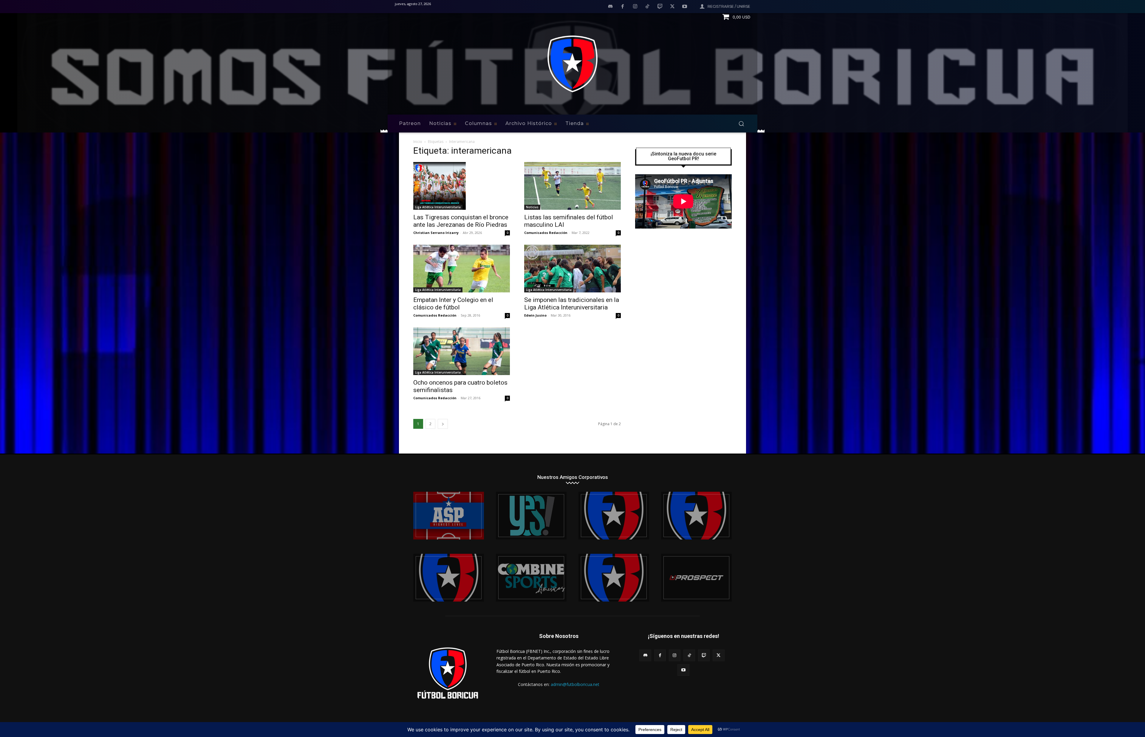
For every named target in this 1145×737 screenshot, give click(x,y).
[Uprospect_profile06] (696, 578)
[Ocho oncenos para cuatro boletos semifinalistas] (461, 351)
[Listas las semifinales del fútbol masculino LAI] (572, 186)
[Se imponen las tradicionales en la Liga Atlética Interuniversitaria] (572, 268)
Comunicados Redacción (545, 232)
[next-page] (443, 424)
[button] (741, 123)
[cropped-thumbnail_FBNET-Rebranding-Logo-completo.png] (696, 515)
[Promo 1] (448, 515)
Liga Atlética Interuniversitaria (438, 207)
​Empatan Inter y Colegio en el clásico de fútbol (453, 303)
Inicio (417, 141)
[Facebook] (622, 7)
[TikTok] (647, 7)
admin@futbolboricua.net (575, 684)
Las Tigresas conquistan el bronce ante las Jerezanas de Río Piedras (460, 221)
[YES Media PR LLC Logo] (531, 515)
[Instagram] (635, 7)
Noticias (532, 207)
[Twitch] (660, 7)
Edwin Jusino (535, 315)
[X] (672, 7)
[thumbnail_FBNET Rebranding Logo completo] (613, 515)
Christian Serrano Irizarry (436, 232)
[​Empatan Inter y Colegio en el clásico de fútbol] (461, 268)
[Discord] (610, 7)
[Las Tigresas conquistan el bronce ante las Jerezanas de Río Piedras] (461, 186)
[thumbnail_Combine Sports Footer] (531, 578)
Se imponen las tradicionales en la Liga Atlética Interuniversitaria (571, 303)
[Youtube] (684, 7)
